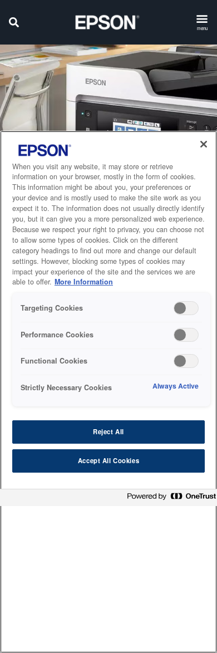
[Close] (203, 144)
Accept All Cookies (108, 460)
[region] (108, 392)
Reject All (108, 431)
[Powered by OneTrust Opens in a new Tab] (169, 499)
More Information (84, 282)
